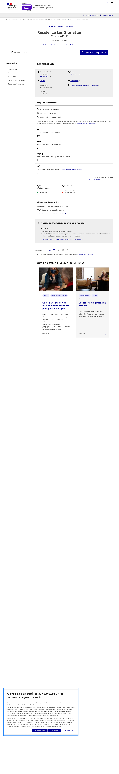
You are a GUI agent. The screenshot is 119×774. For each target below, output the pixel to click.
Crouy (71, 19)
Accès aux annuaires (91, 15)
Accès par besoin (107, 15)
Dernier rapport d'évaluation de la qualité (84, 85)
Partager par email (54, 250)
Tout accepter (39, 730)
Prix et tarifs (12, 76)
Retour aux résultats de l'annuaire (61, 26)
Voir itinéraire (44, 76)
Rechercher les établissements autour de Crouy (59, 45)
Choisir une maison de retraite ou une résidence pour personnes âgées (55, 305)
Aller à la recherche (108, 3)
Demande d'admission (16, 84)
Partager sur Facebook (58, 250)
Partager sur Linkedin (67, 250)
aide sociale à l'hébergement (72, 169)
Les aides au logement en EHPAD (92, 304)
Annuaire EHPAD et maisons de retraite (33, 19)
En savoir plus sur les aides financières (50, 214)
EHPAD (46, 295)
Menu (112, 3)
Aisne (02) (64, 19)
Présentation (12, 69)
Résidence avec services (59, 295)
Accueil (8, 19)
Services (10, 73)
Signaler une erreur (21, 52)
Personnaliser (68, 730)
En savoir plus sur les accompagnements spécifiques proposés (63, 239)
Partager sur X (63, 250)
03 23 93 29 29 (75, 74)
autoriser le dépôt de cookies (85, 254)
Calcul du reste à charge (16, 80)
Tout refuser (54, 730)
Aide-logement (84, 295)
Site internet (74, 81)
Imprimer (49, 250)
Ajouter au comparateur (95, 52)
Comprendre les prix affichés (86, 123)
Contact (42, 81)
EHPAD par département (53, 19)
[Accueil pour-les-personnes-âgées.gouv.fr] (26, 7)
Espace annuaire (16, 19)
